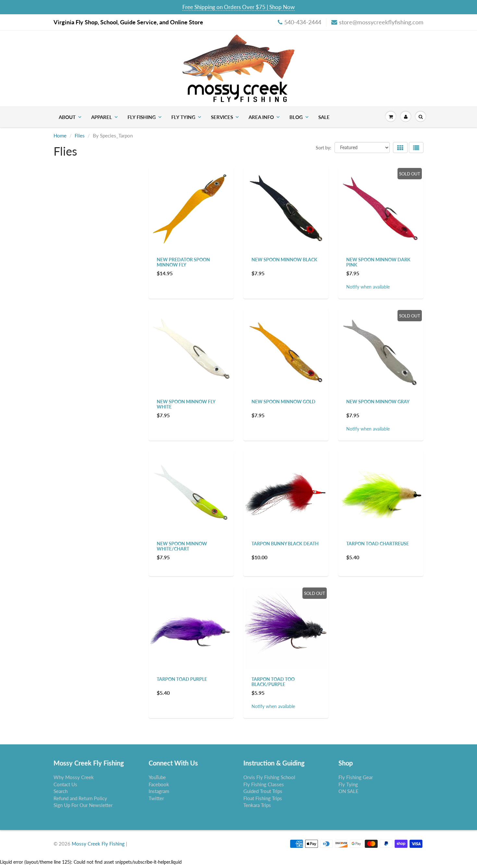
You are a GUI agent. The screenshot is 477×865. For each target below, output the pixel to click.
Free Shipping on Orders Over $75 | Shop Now (238, 7)
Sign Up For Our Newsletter (83, 805)
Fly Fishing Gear (355, 777)
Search (60, 791)
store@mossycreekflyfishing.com (381, 22)
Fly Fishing (142, 117)
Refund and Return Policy (80, 798)
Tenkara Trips (257, 805)
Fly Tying (183, 117)
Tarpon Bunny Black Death (285, 543)
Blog (296, 117)
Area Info (261, 117)
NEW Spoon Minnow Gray (378, 401)
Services (222, 117)
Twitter (156, 798)
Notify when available (368, 287)
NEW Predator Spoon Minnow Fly (183, 262)
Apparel (101, 117)
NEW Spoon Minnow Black (284, 259)
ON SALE (348, 791)
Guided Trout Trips (262, 791)
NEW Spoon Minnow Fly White (186, 404)
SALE (324, 117)
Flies (80, 135)
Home (60, 135)
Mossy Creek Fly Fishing (98, 844)
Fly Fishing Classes (263, 784)
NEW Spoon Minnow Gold (283, 401)
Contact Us (65, 784)
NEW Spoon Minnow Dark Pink (378, 262)
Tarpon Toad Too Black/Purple (273, 681)
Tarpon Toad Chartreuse (377, 543)
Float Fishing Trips (262, 798)
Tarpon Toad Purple (182, 679)
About (67, 117)
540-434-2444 (302, 22)
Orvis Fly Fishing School (269, 777)
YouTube (157, 777)
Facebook (159, 784)
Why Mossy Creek (74, 777)
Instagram (159, 791)
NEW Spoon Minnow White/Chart (182, 546)
